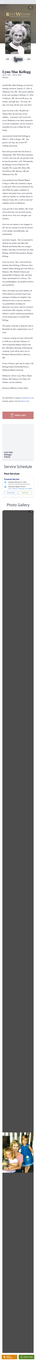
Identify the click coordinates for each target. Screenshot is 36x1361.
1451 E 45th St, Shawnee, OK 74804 (20, 489)
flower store (25, 401)
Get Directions (11, 493)
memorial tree (27, 397)
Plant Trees (25, 493)
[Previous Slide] (4, 1152)
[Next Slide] (31, 1152)
